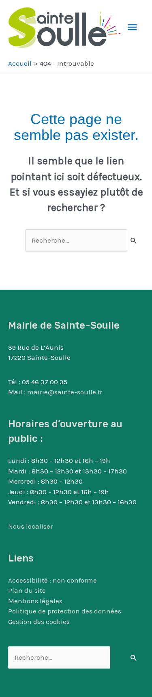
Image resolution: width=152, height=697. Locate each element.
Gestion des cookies (39, 621)
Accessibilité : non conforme (52, 580)
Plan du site (27, 590)
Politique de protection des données (64, 611)
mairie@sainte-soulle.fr (64, 392)
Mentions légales (35, 601)
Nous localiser (30, 526)
